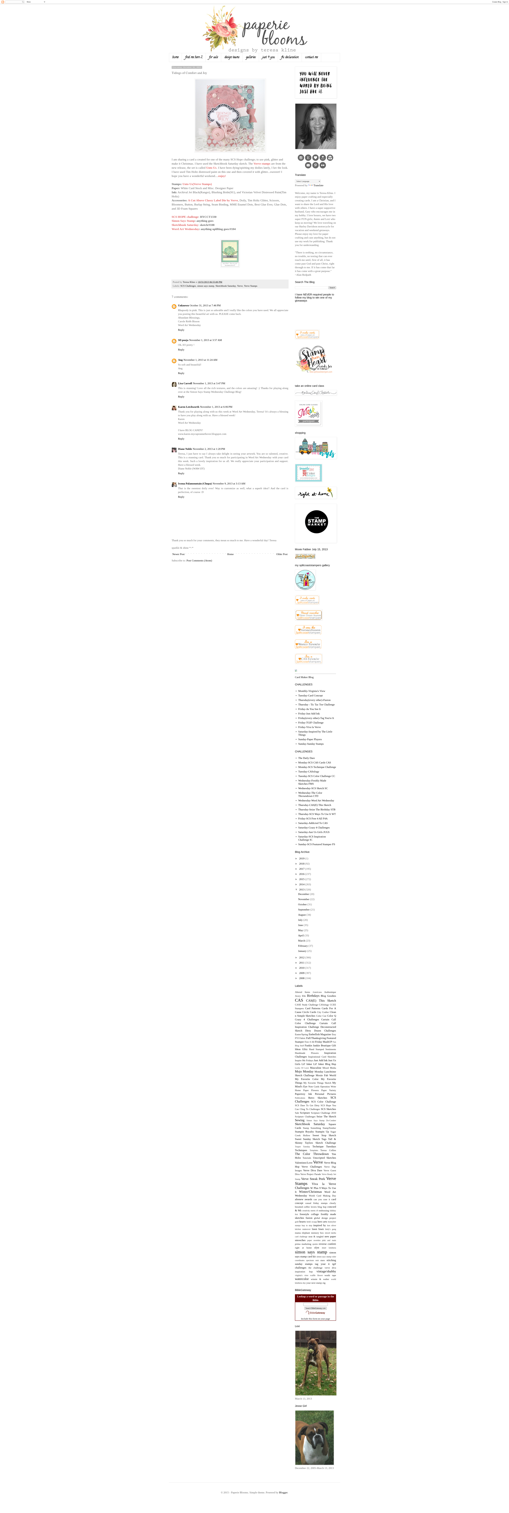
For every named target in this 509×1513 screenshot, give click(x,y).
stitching (331, 1260)
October (302, 904)
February (303, 945)
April (301, 935)
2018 (302, 863)
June (301, 925)
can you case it (322, 1199)
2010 (302, 967)
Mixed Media (329, 1068)
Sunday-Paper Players (310, 739)
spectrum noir (312, 1260)
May (301, 930)
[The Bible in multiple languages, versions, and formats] (315, 1314)
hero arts (322, 1221)
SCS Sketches (328, 1109)
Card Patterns (312, 1008)
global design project (325, 1218)
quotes (315, 1244)
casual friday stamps (316, 1203)
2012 (302, 957)
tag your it (322, 1263)
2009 (302, 973)
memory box (317, 1233)
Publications (300, 1098)
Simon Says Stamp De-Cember (321, 1120)
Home (230, 554)
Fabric (302, 1038)
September (304, 909)
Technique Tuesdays (324, 1146)
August (302, 914)
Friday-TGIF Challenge (311, 722)
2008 (302, 978)
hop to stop (307, 1225)
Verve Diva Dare (312, 1170)
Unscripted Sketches (324, 1157)
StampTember (329, 1128)
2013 (302, 889)
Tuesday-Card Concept (310, 695)
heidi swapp (312, 1222)
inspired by (319, 1225)
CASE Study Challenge (306, 1004)
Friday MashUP (323, 1041)
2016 (302, 873)
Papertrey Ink (303, 1093)
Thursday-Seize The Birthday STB (316, 809)
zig (323, 1283)
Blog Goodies (328, 995)
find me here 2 (193, 57)
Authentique (330, 992)
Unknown (183, 305)
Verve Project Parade (310, 1174)
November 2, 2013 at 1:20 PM (209, 448)
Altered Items (302, 992)
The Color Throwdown (312, 1154)
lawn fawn (318, 1229)
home (175, 57)
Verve (240, 286)
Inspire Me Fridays (304, 1060)
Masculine (315, 1067)
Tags (323, 1139)
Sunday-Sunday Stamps (311, 743)
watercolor (302, 1279)
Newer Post (178, 554)
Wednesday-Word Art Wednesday (316, 800)
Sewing (299, 1120)
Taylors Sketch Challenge (320, 1142)
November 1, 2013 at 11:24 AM (200, 359)
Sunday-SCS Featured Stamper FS (316, 844)
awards (308, 1199)
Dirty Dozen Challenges (320, 1030)
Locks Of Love (302, 1068)
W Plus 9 (315, 1188)
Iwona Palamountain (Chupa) (195, 483)
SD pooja (183, 340)
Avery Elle (300, 996)
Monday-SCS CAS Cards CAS (314, 762)
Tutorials (307, 1158)
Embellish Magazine (320, 1034)
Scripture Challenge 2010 (323, 1113)
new (327, 1236)
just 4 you (268, 57)
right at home (303, 1247)
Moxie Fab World (326, 1075)
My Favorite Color (307, 1079)
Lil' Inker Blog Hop (324, 1064)
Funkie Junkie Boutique (318, 1045)
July (300, 919)
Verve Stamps (250, 286)
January (302, 950)
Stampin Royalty (304, 1131)
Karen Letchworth (188, 406)
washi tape (330, 1275)
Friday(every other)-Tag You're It (316, 718)
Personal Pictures (325, 1093)
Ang (180, 359)
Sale (297, 1113)
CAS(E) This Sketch (321, 1000)
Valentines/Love (303, 1162)
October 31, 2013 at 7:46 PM (205, 305)
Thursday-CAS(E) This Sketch (314, 804)
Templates (314, 1150)
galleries (251, 57)
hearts (302, 1221)
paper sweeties (314, 1240)
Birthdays (313, 995)
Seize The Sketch (326, 1116)
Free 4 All (309, 1042)
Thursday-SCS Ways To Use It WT (317, 814)
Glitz (305, 1049)
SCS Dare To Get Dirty (307, 1105)
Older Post (282, 554)
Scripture (305, 1112)
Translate (318, 185)
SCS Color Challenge (323, 1101)
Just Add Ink (320, 1060)
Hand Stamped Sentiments (322, 1049)
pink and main (329, 1240)
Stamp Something (312, 1128)
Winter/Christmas (310, 1191)
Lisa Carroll (185, 383)
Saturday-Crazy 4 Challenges (314, 827)
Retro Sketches (317, 1097)
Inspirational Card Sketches (322, 1056)
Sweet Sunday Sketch (307, 1139)
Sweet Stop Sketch (324, 1135)
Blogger (283, 1492)
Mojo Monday (304, 1071)
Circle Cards (309, 1012)
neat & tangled (316, 1236)
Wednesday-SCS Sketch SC (313, 788)
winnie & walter (320, 1279)
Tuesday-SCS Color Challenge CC (316, 776)
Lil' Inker (307, 1064)
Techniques (301, 1150)
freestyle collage (309, 1214)
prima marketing (303, 1244)
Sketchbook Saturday (226, 286)
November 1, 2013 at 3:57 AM (205, 340)
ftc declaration (290, 57)
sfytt (316, 1247)
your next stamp (314, 1283)
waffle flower (316, 1275)
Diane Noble (185, 448)
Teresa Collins (328, 1150)
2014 (302, 884)
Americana (317, 992)
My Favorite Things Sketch (317, 1083)
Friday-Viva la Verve (309, 727)
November (304, 899)
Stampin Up (322, 1131)
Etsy (334, 1034)
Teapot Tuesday (302, 1147)
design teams (232, 57)
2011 (302, 962)
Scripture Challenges (305, 1116)
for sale (213, 57)
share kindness (329, 1248)
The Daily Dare (306, 757)
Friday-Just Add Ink (309, 713)
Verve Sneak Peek (313, 1179)
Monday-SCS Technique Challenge (317, 767)
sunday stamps (304, 1263)
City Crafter (323, 1012)
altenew (299, 1199)
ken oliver (331, 1225)
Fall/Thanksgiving (316, 1038)
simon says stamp (205, 286)
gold (297, 1222)
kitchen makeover (303, 1229)
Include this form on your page (315, 1319)
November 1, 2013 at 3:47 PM (209, 383)
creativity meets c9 (310, 1210)
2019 (302, 858)
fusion (309, 1217)
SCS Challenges (188, 286)
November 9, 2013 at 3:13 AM (229, 483)
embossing (324, 1210)
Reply (181, 329)
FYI (297, 1038)
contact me (311, 57)
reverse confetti (327, 1243)
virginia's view (301, 1275)
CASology (324, 1004)
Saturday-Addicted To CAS (313, 823)
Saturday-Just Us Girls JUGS (314, 832)
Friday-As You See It (309, 709)
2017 (302, 868)
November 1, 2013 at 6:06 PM (216, 406)
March (302, 940)
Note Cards (313, 1086)
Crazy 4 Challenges (307, 1019)
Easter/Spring (301, 1034)
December (304, 894)
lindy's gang (330, 1229)
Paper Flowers (311, 1090)
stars (322, 1260)
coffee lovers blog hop (315, 1206)
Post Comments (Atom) (199, 560)
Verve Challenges (312, 1166)
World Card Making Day (322, 1195)
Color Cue (321, 1016)
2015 (302, 879)
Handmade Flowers (307, 1053)
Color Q (331, 1015)
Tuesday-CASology (308, 771)
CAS (299, 1000)
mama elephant (302, 1233)
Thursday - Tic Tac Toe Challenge (316, 704)
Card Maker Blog (304, 677)
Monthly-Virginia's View (311, 690)
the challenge (315, 1267)
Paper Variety (328, 1090)
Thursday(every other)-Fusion (314, 700)
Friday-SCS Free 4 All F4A (313, 818)
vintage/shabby (326, 1271)
